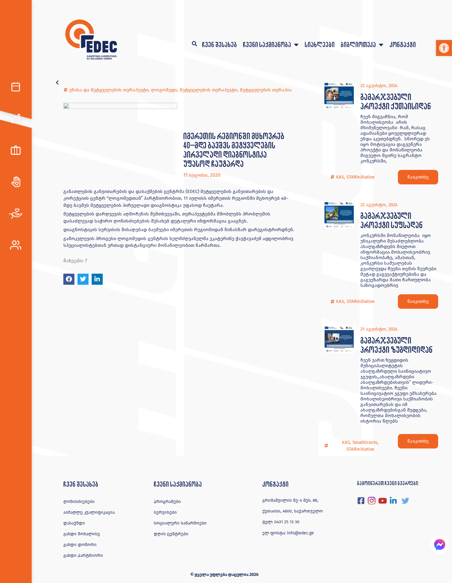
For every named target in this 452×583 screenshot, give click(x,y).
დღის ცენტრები (171, 534)
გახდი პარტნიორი (83, 555)
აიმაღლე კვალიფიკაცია (89, 512)
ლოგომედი (164, 90)
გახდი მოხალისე (81, 534)
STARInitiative (361, 177)
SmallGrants (364, 442)
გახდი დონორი (80, 544)
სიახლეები (320, 44)
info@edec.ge (300, 533)
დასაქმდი (74, 523)
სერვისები (165, 512)
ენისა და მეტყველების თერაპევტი (109, 90)
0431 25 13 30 (286, 522)
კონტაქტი (403, 44)
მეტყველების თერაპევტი (208, 90)
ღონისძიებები (79, 501)
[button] (444, 48)
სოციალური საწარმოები (180, 523)
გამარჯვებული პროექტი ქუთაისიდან (395, 101)
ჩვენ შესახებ (219, 44)
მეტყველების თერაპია (266, 90)
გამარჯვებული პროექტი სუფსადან (391, 220)
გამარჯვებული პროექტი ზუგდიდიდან (396, 345)
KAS (340, 177)
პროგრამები (167, 501)
